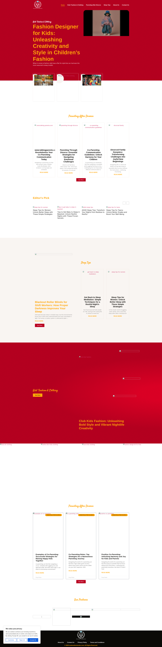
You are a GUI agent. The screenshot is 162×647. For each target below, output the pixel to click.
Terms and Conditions (97, 642)
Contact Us (125, 5)
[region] (21, 635)
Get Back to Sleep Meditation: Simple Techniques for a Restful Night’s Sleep (92, 302)
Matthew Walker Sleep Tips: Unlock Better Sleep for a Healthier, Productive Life (117, 212)
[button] (127, 203)
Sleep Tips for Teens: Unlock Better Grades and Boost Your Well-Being (92, 212)
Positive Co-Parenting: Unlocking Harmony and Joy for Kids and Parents (114, 556)
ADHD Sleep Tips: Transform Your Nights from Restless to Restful (68, 212)
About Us (116, 5)
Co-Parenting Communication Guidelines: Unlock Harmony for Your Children (93, 154)
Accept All (33, 640)
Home (63, 5)
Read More (44, 172)
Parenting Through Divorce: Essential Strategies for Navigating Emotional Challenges (68, 156)
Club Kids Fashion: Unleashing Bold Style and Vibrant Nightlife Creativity (101, 424)
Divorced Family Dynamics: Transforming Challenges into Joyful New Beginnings (118, 156)
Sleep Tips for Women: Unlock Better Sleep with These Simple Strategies (118, 302)
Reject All (22, 640)
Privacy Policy (82, 642)
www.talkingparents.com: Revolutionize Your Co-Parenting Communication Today (46, 154)
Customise (11, 640)
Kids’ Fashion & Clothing (75, 5)
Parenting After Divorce (93, 5)
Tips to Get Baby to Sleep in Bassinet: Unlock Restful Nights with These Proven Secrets (44, 215)
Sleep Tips (107, 5)
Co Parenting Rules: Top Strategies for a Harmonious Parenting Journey (81, 556)
